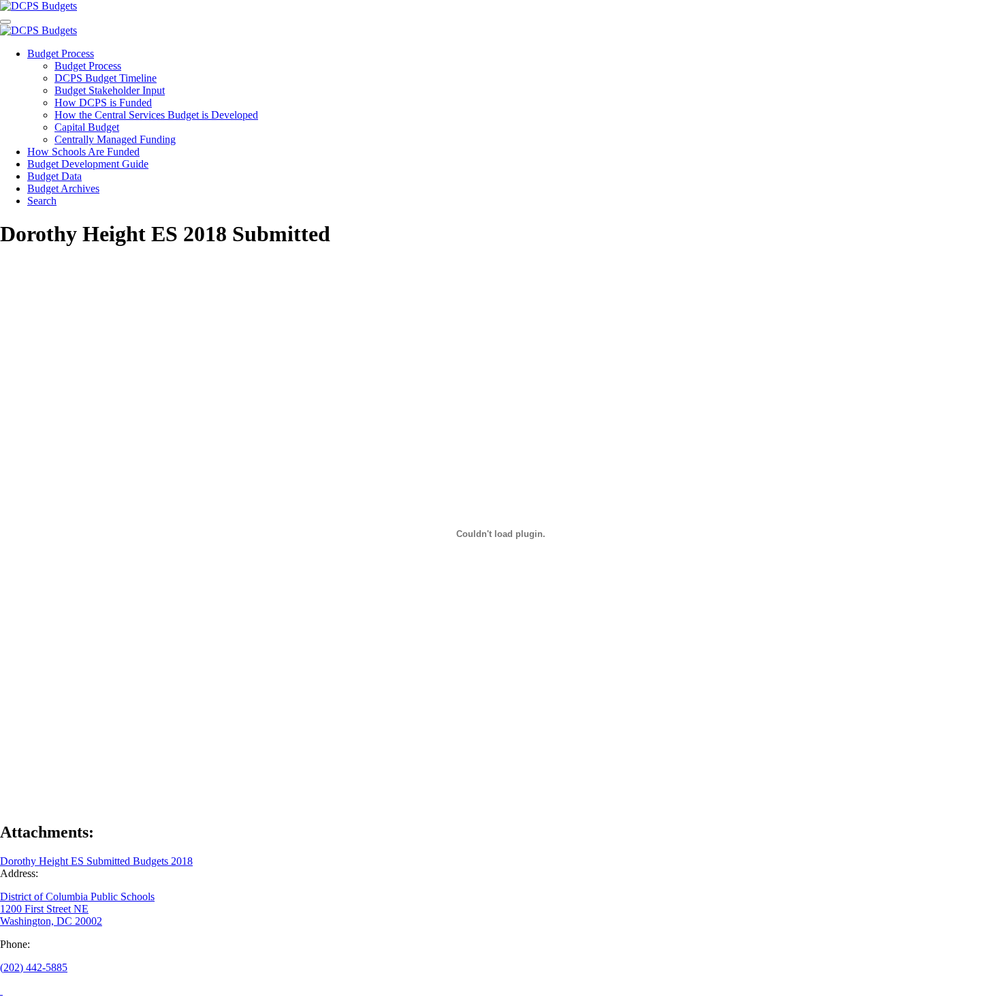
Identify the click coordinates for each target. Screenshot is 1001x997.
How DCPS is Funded (103, 102)
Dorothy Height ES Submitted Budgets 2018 (96, 861)
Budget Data (54, 176)
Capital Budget (86, 127)
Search (42, 200)
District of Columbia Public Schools (77, 896)
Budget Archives (63, 188)
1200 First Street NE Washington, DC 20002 (51, 915)
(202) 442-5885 (33, 967)
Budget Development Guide (87, 164)
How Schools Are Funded (83, 151)
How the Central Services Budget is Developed (156, 115)
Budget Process (60, 53)
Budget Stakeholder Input (109, 90)
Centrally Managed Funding (115, 139)
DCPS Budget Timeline (105, 78)
